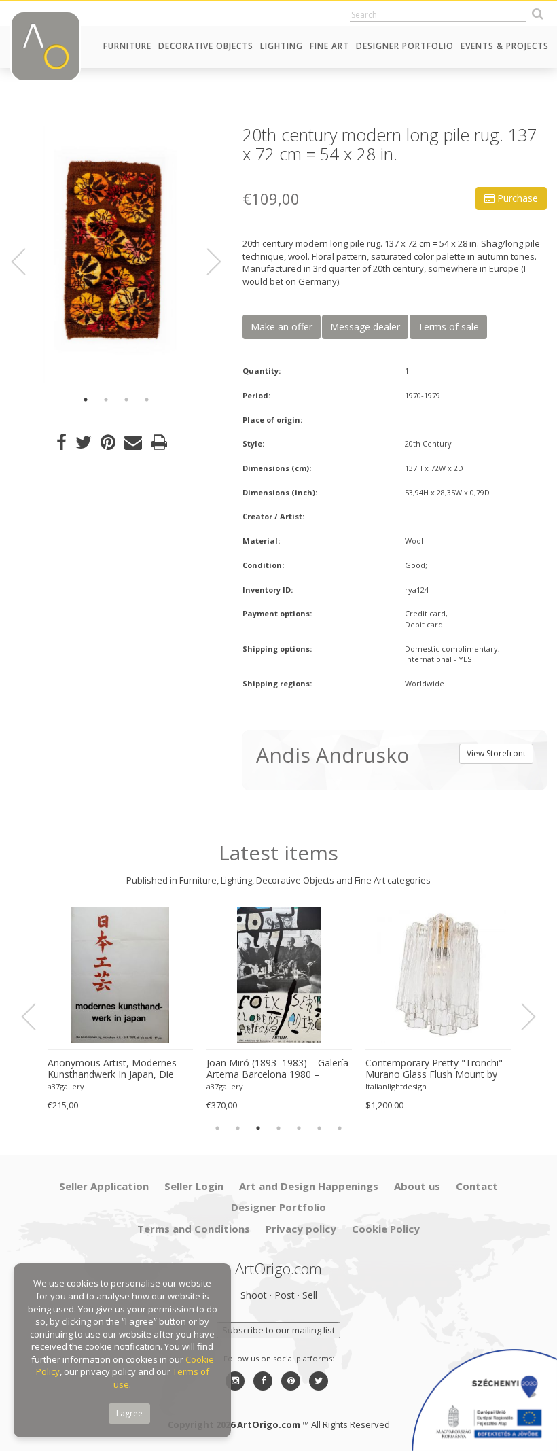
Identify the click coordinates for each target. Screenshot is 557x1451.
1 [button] (85, 399)
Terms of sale (448, 326)
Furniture (127, 46)
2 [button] (106, 399)
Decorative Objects (205, 46)
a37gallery (66, 1086)
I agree (129, 1413)
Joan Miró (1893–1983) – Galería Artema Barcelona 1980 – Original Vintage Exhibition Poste (277, 1069)
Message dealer (365, 326)
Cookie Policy (386, 1229)
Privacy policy (301, 1229)
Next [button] (205, 262)
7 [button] (339, 1128)
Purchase (516, 198)
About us (417, 1186)
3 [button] (126, 399)
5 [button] (299, 1128)
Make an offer (281, 326)
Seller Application (104, 1186)
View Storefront (496, 753)
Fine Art (329, 46)
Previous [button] (26, 262)
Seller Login (193, 1186)
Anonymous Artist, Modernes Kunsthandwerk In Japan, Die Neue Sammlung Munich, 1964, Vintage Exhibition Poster (116, 1069)
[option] (116, 254)
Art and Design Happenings (308, 1186)
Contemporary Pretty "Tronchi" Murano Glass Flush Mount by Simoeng (434, 1069)
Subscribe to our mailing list (278, 1330)
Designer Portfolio (405, 46)
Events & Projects (505, 46)
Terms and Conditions (193, 1229)
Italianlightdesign (396, 1086)
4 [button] (147, 399)
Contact (477, 1186)
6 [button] (319, 1128)
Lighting (281, 46)
